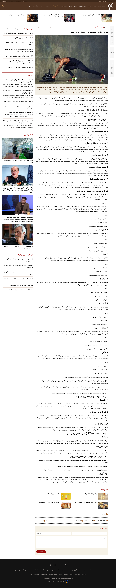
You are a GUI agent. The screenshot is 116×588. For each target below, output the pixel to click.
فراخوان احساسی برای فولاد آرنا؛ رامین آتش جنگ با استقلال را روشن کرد (18, 91)
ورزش (89, 6)
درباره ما (16, 1)
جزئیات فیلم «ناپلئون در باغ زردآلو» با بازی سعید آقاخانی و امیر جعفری (52, 16)
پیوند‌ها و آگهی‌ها (63, 574)
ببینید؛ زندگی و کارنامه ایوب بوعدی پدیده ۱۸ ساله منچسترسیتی (21, 291)
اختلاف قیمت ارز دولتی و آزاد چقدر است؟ (90, 15)
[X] (61, 565)
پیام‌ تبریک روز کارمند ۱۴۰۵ (53, 494)
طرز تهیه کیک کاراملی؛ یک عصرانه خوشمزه (49, 502)
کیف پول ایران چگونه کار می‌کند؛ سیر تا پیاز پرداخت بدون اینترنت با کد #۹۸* (18, 122)
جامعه (42, 6)
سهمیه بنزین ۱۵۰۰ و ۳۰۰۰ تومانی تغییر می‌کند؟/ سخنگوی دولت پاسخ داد (19, 81)
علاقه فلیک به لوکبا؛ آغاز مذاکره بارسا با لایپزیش (21, 285)
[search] (3, 6)
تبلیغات (20, 1)
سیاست (94, 6)
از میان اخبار (104, 490)
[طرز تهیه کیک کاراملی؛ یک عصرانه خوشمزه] (66, 505)
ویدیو (70, 6)
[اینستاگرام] (55, 565)
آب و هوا (36, 574)
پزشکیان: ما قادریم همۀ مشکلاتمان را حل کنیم (17, 56)
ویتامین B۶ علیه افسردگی (90, 494)
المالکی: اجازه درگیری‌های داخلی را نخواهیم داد (18, 68)
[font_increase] (112, 49)
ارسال (41, 552)
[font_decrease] (112, 55)
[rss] (66, 565)
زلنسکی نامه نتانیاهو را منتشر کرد (22, 38)
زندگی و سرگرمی (55, 6)
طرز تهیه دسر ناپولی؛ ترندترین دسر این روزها (86, 502)
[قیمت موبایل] (112, 73)
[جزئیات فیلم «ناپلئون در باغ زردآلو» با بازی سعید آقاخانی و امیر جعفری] (69, 18)
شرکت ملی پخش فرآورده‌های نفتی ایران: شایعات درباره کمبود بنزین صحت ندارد (18, 62)
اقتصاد (47, 6)
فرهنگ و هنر (36, 6)
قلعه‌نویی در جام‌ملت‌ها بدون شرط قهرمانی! (19, 112)
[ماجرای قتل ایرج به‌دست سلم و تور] (32, 18)
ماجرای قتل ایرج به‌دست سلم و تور (18, 15)
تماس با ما (11, 1)
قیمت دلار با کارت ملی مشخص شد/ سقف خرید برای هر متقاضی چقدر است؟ (19, 260)
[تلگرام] (50, 565)
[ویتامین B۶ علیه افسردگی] (103, 496)
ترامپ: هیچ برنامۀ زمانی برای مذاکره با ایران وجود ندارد (18, 102)
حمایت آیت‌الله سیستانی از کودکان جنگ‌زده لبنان (18, 33)
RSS (3, 1)
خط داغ (30, 76)
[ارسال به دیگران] (112, 37)
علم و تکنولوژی (82, 6)
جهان (29, 6)
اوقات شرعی (44, 574)
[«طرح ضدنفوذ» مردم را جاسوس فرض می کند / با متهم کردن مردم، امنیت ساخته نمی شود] (17, 234)
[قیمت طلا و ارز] (112, 63)
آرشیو (6, 1)
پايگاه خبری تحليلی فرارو (54, 578)
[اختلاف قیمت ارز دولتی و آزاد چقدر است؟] (106, 18)
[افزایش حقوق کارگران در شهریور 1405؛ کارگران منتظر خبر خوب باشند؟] (17, 148)
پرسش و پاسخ (53, 574)
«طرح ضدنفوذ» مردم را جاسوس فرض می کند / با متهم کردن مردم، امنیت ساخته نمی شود (18, 248)
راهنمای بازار (64, 6)
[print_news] (112, 33)
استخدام (25, 1)
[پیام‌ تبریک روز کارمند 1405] (66, 496)
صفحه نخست (101, 6)
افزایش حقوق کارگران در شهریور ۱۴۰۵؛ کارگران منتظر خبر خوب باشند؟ (18, 162)
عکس (75, 6)
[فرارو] (110, 6)
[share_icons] (112, 41)
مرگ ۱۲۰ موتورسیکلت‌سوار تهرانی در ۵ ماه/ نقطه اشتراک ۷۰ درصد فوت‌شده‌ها (19, 50)
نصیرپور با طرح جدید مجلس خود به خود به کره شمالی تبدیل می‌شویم (18, 280)
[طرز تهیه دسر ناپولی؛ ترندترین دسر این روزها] (103, 505)
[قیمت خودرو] (112, 68)
